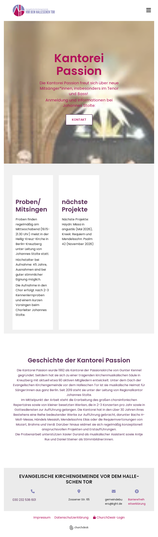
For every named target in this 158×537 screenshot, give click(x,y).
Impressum (41, 517)
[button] (148, 11)
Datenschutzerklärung (71, 517)
